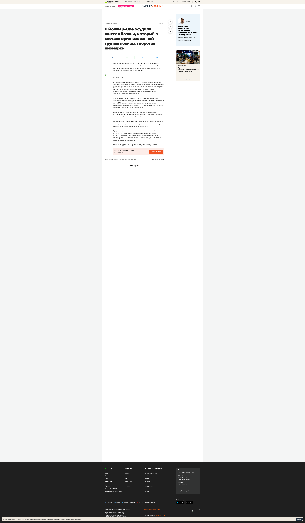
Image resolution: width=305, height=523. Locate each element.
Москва (184, 1)
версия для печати (159, 159)
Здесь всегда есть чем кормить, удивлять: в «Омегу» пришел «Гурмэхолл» (188, 69)
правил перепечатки (160, 515)
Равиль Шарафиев (191, 20)
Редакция (108, 486)
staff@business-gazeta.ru (184, 491)
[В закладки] (170, 27)
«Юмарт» (188, 21)
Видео (126, 476)
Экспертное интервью (154, 468)
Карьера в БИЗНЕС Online (111, 488)
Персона (107, 476)
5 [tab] (189, 79)
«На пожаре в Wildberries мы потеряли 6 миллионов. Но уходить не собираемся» (188, 30)
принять (299, 519)
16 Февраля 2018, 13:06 (111, 23)
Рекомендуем (181, 65)
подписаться (156, 152)
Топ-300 (147, 491)
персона (180, 16)
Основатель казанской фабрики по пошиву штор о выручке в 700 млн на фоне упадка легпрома (188, 39)
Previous (178, 44)
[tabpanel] (188, 29)
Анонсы (127, 473)
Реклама (127, 486)
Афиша (106, 473)
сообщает (116, 70)
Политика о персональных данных (152, 509)
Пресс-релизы (108, 481)
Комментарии (135, 166)
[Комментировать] (170, 22)
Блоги (106, 478)
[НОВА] (126, 6)
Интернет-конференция (151, 473)
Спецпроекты (149, 486)
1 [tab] (186, 79)
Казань (107, 6)
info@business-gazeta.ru (184, 479)
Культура (128, 468)
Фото (126, 478)
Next (198, 44)
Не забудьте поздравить (151, 476)
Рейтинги (147, 478)
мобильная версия (150, 502)
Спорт (109, 468)
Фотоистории (128, 481)
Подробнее (78, 519)
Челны (174, 1)
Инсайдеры (148, 481)
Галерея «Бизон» (149, 488)
